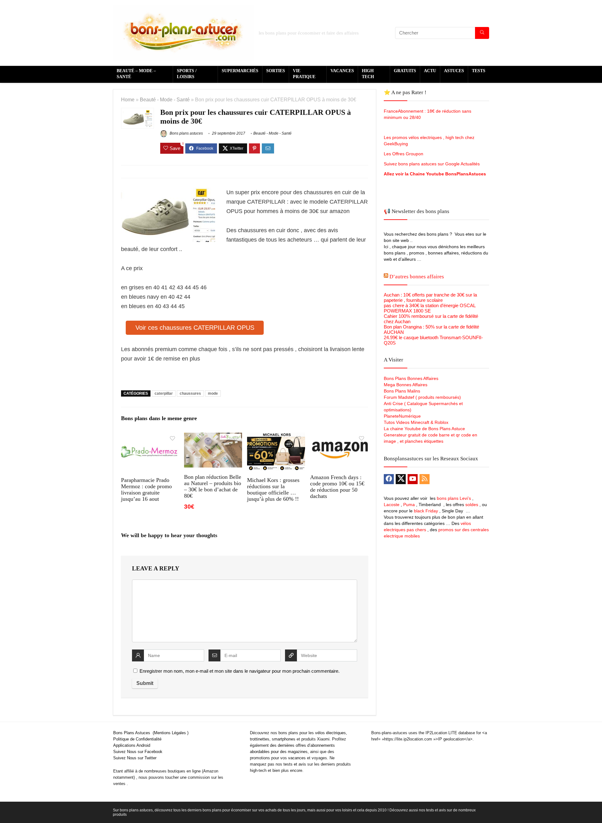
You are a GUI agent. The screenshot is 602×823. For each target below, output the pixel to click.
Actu (430, 70)
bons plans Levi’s (454, 498)
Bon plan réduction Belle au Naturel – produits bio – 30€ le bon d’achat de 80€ (212, 486)
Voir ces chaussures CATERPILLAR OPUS (194, 327)
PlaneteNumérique (402, 416)
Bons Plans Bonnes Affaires (411, 378)
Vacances (342, 70)
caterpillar (164, 393)
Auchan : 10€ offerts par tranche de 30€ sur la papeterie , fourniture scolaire (430, 297)
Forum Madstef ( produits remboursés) (422, 397)
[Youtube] (413, 479)
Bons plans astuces (186, 133)
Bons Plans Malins (402, 390)
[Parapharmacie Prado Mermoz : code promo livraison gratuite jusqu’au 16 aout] (150, 437)
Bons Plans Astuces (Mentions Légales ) (150, 732)
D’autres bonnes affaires (416, 277)
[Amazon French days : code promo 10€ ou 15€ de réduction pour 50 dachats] (339, 437)
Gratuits (405, 70)
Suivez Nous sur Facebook (137, 751)
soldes (471, 504)
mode (213, 393)
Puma (409, 504)
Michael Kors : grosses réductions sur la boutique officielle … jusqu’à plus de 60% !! (273, 489)
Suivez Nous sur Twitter (134, 758)
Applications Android (131, 745)
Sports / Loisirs (187, 73)
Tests (478, 70)
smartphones (283, 739)
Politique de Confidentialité (137, 739)
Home (128, 99)
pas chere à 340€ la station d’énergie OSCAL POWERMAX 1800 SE (429, 308)
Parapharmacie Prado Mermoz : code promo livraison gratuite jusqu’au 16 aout (146, 489)
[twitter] (401, 479)
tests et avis (294, 764)
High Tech (368, 73)
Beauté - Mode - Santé (165, 99)
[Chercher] (482, 33)
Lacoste (391, 504)
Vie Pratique (304, 73)
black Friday (426, 510)
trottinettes (259, 739)
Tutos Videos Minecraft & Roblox (416, 422)
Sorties (275, 70)
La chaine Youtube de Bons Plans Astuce (424, 428)
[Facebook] (389, 479)
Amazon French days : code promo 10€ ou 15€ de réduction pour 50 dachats (337, 486)
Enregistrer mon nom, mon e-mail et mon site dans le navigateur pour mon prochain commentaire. (240, 671)
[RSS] (425, 479)
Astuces (454, 70)
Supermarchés (240, 70)
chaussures (190, 393)
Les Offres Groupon (404, 153)
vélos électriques (330, 732)
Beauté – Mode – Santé (136, 73)
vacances (297, 758)
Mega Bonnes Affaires (405, 384)
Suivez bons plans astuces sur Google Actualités (432, 163)
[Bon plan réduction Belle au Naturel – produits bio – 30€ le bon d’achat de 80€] (213, 437)
